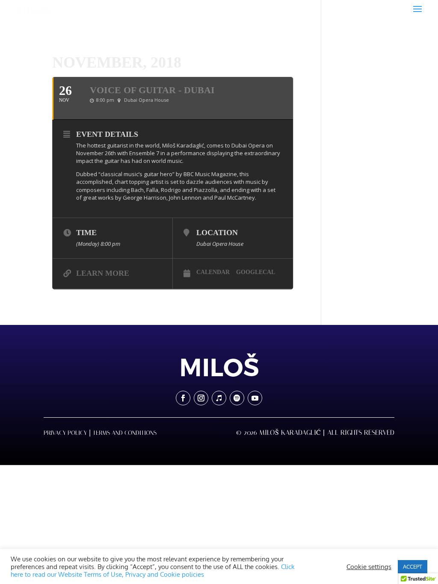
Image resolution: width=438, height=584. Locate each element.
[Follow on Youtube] (255, 398)
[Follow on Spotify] (237, 398)
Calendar (213, 272)
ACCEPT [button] (412, 566)
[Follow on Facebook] (183, 398)
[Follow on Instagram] (201, 398)
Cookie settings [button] (368, 566)
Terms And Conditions (125, 433)
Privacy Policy (65, 433)
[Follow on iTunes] (219, 398)
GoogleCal (255, 272)
